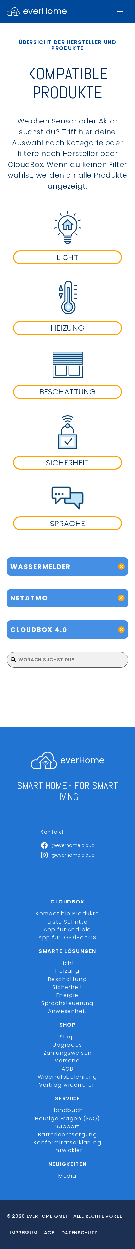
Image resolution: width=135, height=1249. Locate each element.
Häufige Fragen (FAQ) (67, 1118)
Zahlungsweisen (67, 1053)
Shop (67, 1036)
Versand (67, 1060)
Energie (67, 995)
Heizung (67, 971)
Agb (49, 1232)
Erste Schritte (67, 922)
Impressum (23, 1232)
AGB (68, 1069)
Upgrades (67, 1045)
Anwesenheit (67, 1011)
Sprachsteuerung (67, 1003)
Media (67, 1176)
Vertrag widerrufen (67, 1085)
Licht (68, 963)
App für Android (67, 929)
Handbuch (67, 1110)
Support (67, 1126)
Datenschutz (79, 1232)
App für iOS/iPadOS (67, 937)
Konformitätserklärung (68, 1142)
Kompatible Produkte (67, 913)
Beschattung (67, 979)
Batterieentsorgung (67, 1134)
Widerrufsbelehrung (67, 1077)
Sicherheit (67, 987)
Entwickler (68, 1150)
